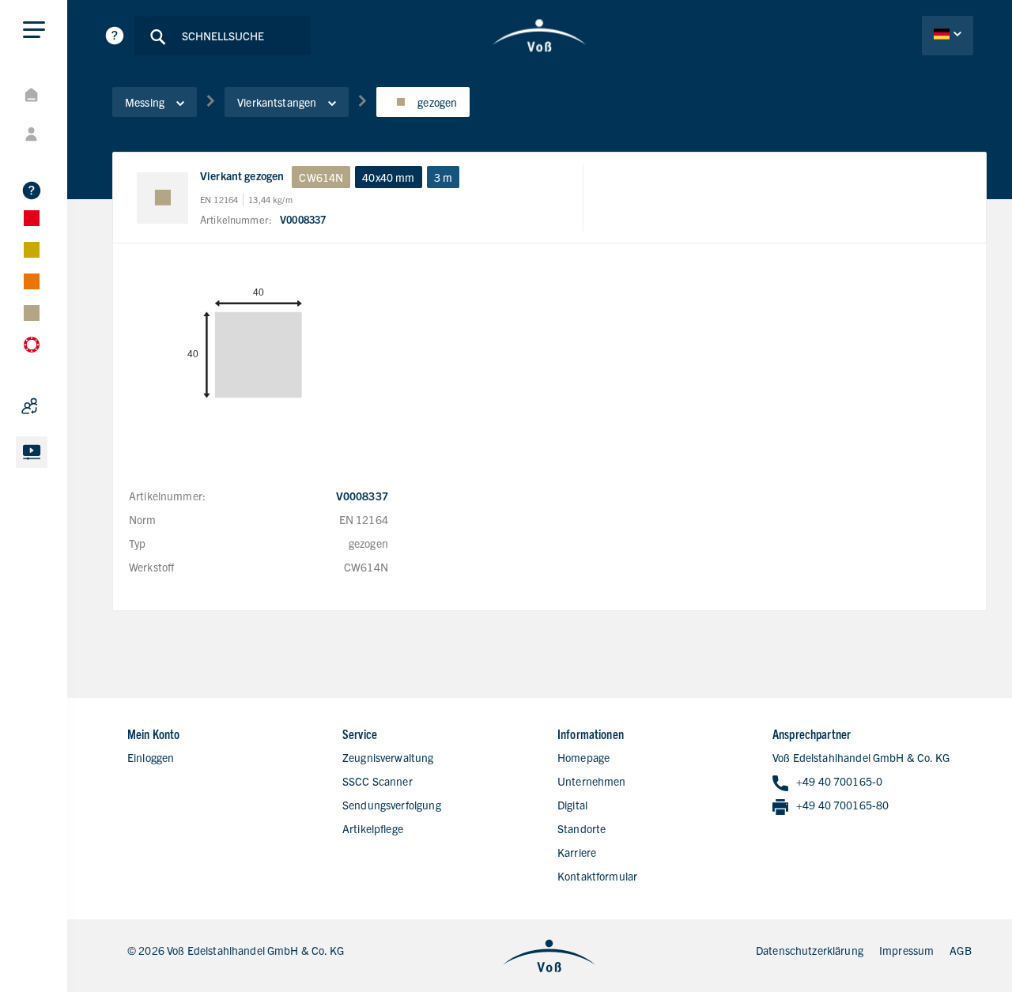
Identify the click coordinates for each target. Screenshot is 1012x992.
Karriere (576, 852)
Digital (572, 805)
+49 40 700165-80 (842, 805)
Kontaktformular (597, 876)
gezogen (437, 102)
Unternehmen (591, 781)
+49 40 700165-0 (839, 781)
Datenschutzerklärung (809, 950)
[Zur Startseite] (539, 35)
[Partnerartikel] (71, 406)
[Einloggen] (71, 134)
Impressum (906, 950)
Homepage (583, 757)
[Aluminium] (71, 250)
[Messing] (71, 313)
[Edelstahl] (71, 218)
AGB (960, 950)
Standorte (581, 828)
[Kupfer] (71, 281)
